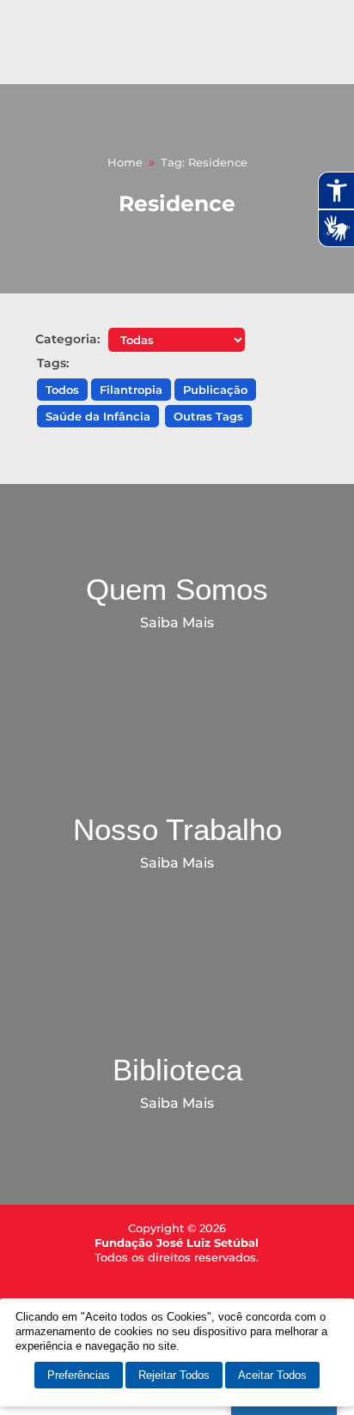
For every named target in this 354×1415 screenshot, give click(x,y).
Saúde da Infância (98, 416)
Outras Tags (208, 416)
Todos (62, 389)
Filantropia (131, 389)
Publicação (215, 389)
